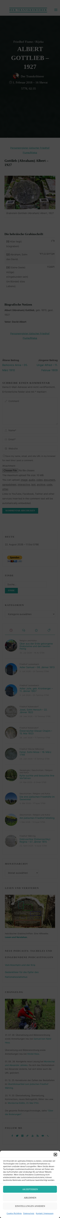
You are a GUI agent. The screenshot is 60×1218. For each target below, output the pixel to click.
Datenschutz (28, 1213)
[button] (55, 1154)
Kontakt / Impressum (44, 1213)
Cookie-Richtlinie (14, 1213)
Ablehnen (30, 1197)
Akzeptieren (30, 1189)
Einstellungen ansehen (30, 1206)
